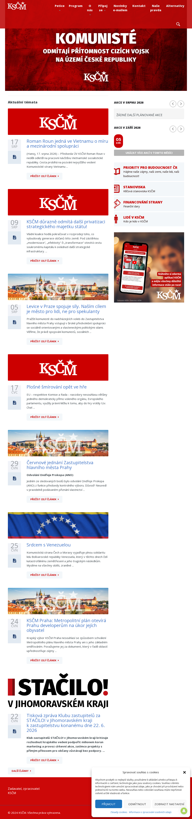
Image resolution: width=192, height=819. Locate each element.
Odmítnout (137, 804)
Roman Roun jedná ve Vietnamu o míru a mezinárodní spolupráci (67, 143)
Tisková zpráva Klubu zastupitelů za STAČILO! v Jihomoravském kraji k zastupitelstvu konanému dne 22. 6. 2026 (66, 722)
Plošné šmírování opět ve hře (57, 387)
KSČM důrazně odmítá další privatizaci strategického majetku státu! (66, 223)
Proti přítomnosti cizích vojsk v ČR (63, 17)
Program (75, 6)
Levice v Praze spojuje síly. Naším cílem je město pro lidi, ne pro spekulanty (66, 308)
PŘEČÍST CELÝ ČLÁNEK (43, 176)
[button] (184, 772)
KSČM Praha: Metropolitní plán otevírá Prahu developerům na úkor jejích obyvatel (66, 625)
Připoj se (102, 8)
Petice (59, 6)
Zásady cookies (118, 812)
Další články (20, 771)
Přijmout (109, 804)
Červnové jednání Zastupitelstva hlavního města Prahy (60, 464)
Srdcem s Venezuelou (49, 545)
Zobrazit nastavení (169, 804)
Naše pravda (155, 8)
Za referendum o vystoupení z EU (65, 18)
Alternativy (175, 6)
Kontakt (139, 6)
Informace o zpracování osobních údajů (150, 812)
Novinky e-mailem (120, 8)
